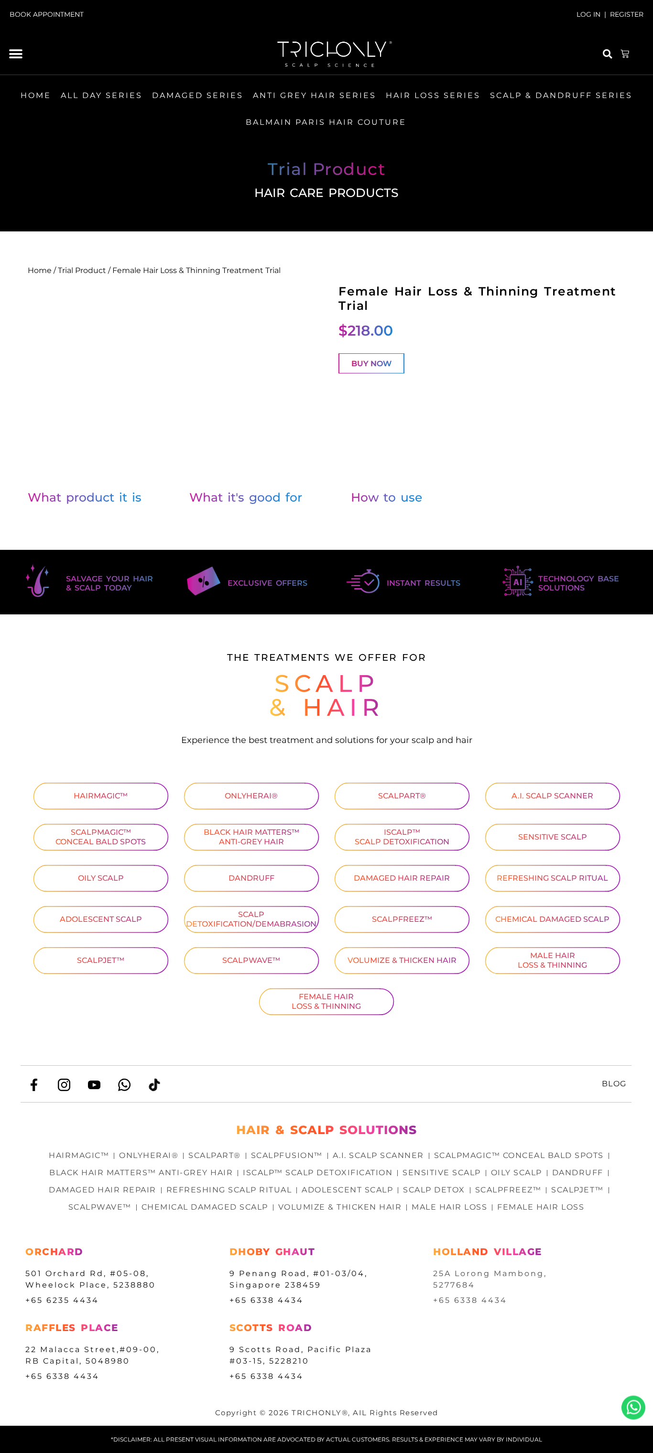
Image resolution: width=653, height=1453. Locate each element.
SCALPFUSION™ (287, 1155)
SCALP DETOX (434, 1189)
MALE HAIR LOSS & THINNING (552, 960)
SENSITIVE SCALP (552, 836)
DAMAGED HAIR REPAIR (402, 878)
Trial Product (82, 270)
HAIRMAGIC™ (101, 795)
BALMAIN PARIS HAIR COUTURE (326, 122)
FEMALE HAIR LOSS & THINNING (326, 1001)
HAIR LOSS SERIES (433, 95)
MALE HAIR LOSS (449, 1207)
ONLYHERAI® (251, 795)
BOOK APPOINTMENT (47, 14)
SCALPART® (402, 795)
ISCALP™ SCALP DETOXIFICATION (402, 837)
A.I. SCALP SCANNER (552, 795)
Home (40, 270)
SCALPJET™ (100, 960)
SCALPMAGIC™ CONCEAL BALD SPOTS (100, 837)
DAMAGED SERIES (197, 95)
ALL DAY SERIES (101, 95)
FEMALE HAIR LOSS (540, 1207)
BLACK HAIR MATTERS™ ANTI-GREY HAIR (251, 837)
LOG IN (588, 14)
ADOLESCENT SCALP (101, 919)
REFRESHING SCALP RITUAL (552, 878)
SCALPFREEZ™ (402, 919)
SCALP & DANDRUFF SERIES (561, 95)
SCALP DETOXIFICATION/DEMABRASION (251, 919)
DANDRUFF (251, 878)
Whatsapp (633, 1408)
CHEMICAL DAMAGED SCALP (552, 919)
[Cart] (625, 54)
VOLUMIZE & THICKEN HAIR (402, 960)
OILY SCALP (101, 878)
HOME (36, 95)
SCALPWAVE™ (251, 960)
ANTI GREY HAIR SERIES (314, 95)
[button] (16, 54)
